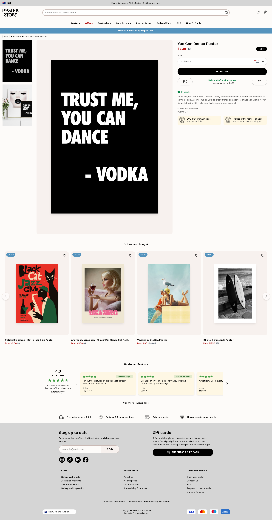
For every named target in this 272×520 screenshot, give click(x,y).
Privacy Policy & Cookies (157, 501)
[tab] (258, 12)
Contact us (192, 480)
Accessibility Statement (136, 488)
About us (128, 476)
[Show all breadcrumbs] (6, 36)
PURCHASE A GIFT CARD (185, 452)
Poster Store (143, 510)
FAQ (189, 484)
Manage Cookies (195, 492)
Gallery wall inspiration (72, 488)
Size (180, 55)
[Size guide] (185, 81)
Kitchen (17, 36)
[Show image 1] (17, 61)
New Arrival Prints (70, 484)
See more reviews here (136, 402)
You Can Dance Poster (36, 36)
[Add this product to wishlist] (259, 81)
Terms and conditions (113, 501)
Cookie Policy (135, 501)
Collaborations (131, 484)
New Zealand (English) (59, 511)
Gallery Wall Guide (70, 476)
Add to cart (222, 71)
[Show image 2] (17, 105)
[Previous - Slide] (5, 296)
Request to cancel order (199, 488)
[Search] (227, 12)
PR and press (130, 480)
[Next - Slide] (266, 296)
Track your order (195, 476)
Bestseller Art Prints (71, 480)
